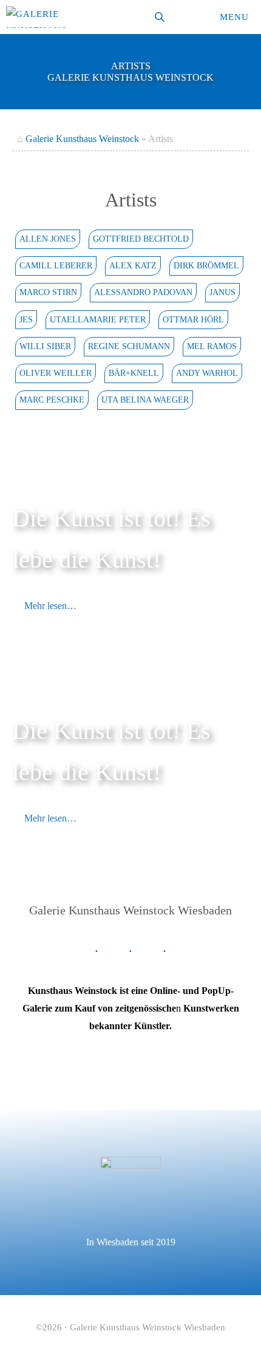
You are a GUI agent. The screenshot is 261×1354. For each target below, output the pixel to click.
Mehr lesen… (50, 605)
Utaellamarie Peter (98, 319)
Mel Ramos (212, 346)
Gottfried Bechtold (141, 238)
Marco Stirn (48, 292)
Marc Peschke (51, 399)
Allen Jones (47, 238)
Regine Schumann (129, 346)
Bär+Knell (134, 373)
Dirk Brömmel (206, 265)
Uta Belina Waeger (145, 399)
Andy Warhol (207, 373)
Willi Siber (45, 346)
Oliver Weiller (55, 373)
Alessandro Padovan (143, 292)
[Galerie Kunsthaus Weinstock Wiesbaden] (36, 17)
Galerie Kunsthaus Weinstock (82, 139)
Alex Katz (133, 265)
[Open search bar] (161, 17)
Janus (222, 292)
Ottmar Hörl (193, 319)
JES (26, 319)
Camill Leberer (55, 265)
